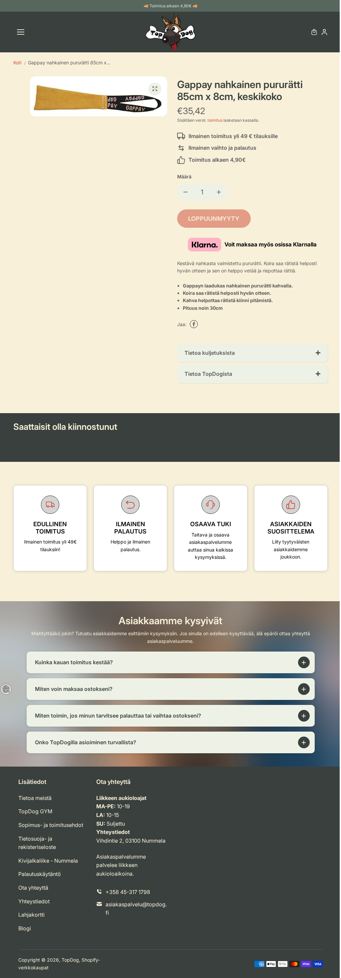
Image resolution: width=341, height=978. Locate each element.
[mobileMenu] (20, 32)
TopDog (70, 960)
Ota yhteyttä (33, 887)
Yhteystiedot (34, 901)
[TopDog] (170, 32)
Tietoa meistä (35, 798)
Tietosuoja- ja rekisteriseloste (37, 843)
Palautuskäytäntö (39, 874)
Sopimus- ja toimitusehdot (50, 825)
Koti (17, 62)
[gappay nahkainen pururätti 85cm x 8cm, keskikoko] (155, 88)
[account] (324, 32)
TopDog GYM (35, 811)
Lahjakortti (31, 914)
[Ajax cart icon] (314, 32)
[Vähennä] (185, 192)
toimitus (214, 120)
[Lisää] (218, 192)
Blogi (24, 928)
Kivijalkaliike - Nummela (48, 860)
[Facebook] (194, 324)
